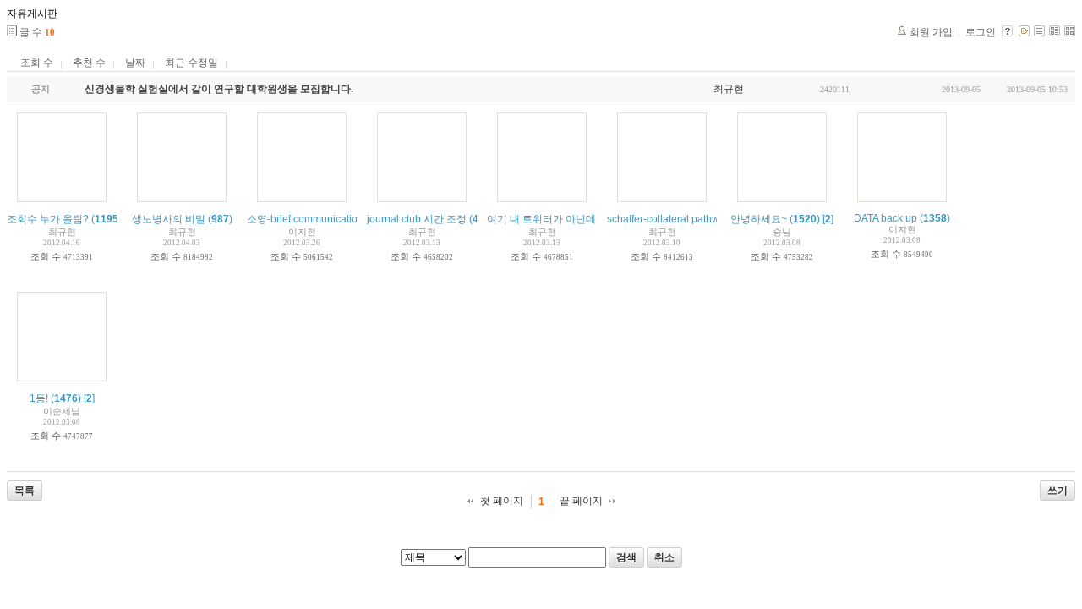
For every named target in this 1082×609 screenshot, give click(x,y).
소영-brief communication (305, 219)
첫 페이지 (501, 501)
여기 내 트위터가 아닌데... (545, 219)
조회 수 (36, 63)
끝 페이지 (581, 501)
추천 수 (89, 63)
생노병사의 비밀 (168, 219)
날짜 (135, 63)
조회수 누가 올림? (48, 219)
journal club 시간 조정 (417, 219)
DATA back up (885, 218)
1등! (39, 398)
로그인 (980, 32)
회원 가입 (931, 32)
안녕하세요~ (758, 219)
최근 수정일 (191, 63)
